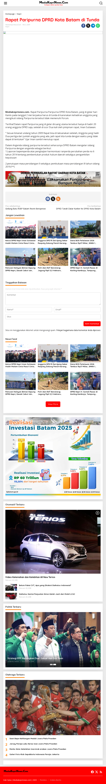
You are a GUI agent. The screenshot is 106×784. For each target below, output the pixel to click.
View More (53, 404)
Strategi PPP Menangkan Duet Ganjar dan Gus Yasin (35, 658)
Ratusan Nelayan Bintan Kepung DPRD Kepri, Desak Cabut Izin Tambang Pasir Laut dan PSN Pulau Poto (20, 269)
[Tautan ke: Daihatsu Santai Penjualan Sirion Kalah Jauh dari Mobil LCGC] (11, 596)
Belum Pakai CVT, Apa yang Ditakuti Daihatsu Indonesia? (45, 585)
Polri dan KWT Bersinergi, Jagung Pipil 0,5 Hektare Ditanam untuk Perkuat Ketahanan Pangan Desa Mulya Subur (52, 269)
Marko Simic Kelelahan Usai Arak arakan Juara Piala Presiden (38, 749)
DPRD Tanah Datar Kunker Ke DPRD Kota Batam (78, 207)
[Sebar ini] (83, 26)
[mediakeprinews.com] (53, 3)
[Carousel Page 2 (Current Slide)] (54, 664)
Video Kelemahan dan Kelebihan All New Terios (30, 577)
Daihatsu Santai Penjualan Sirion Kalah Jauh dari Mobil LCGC (47, 594)
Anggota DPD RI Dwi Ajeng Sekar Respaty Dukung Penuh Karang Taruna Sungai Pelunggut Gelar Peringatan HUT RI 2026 (52, 241)
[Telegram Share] (93, 26)
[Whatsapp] (98, 26)
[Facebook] (48, 199)
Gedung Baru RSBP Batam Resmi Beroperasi (25, 207)
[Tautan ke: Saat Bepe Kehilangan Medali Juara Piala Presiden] (53, 707)
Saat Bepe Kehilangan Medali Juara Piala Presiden (33, 738)
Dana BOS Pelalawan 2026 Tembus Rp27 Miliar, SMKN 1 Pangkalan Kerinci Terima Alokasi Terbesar (85, 241)
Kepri (7, 27)
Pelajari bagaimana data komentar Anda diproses (78, 330)
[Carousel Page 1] (51, 664)
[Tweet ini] (88, 26)
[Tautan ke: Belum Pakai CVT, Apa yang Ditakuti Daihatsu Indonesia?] (11, 587)
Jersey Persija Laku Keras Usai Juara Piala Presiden (33, 744)
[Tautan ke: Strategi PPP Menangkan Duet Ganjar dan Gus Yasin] (53, 639)
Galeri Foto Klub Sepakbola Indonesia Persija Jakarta (34, 754)
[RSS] (58, 199)
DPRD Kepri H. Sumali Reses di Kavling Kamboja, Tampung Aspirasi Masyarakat (83, 269)
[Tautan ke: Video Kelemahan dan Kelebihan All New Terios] (53, 542)
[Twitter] (53, 199)
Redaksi (43, 780)
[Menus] (5, 3)
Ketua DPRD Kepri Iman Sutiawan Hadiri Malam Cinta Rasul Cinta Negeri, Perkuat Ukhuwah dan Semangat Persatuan (20, 241)
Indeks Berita (55, 780)
